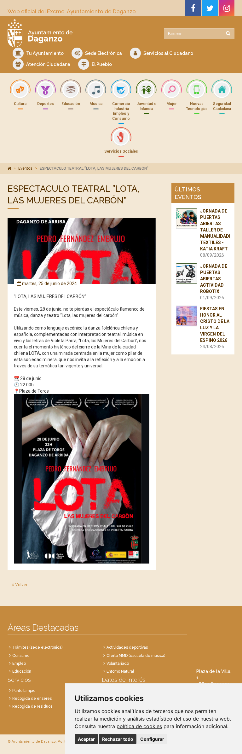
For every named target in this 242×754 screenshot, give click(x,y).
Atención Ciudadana (47, 64)
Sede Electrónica (103, 53)
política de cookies (139, 726)
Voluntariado (118, 663)
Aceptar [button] (86, 739)
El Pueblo (101, 64)
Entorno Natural (120, 671)
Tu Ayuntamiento (44, 53)
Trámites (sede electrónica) (37, 647)
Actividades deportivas (127, 647)
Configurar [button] (152, 739)
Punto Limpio (23, 690)
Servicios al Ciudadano (167, 53)
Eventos (25, 168)
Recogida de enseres (32, 698)
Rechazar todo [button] (117, 739)
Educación (21, 671)
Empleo (19, 663)
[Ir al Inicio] (62, 33)
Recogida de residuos (32, 706)
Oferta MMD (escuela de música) (136, 655)
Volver (21, 584)
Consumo (20, 655)
